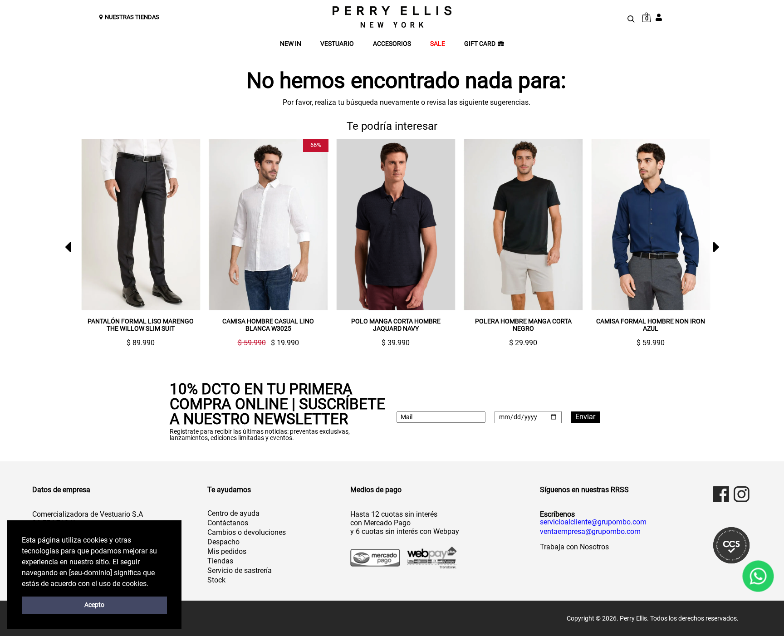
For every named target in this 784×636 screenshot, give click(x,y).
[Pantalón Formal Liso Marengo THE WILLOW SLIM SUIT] (118, 225)
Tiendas (220, 561)
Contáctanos (227, 523)
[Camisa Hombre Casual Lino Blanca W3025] (246, 225)
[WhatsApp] (758, 576)
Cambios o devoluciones (246, 532)
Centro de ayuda (233, 513)
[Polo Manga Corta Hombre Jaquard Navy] (373, 225)
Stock (216, 580)
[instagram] (742, 494)
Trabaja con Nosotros (574, 547)
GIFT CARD (479, 43)
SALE (437, 43)
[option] (114, 243)
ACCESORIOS (392, 43)
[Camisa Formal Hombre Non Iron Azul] (628, 225)
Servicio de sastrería (239, 570)
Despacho (223, 542)
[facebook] (721, 494)
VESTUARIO (337, 43)
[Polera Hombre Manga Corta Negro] (501, 225)
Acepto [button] (94, 605)
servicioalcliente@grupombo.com (593, 522)
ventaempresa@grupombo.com (590, 531)
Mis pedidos (226, 551)
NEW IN (290, 43)
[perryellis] (392, 17)
